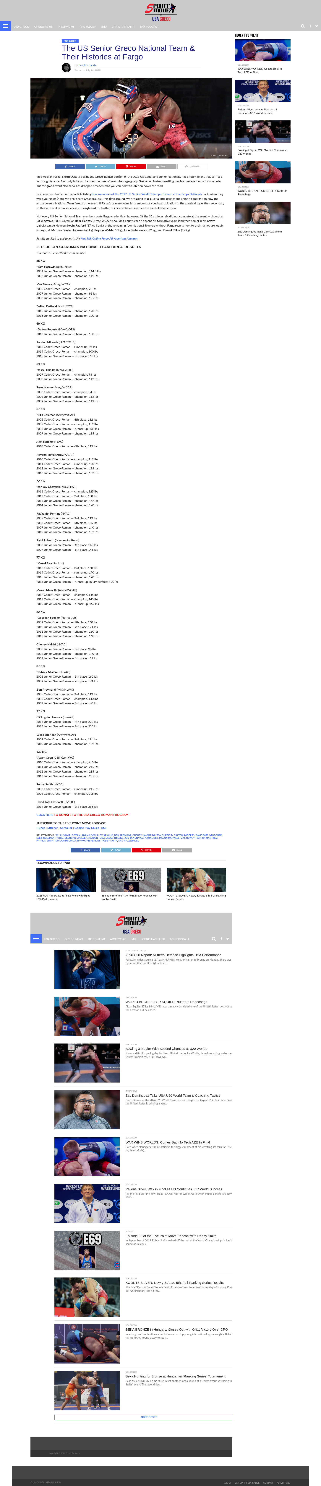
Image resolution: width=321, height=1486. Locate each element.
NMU (104, 26)
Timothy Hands (87, 65)
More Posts (149, 1417)
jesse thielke (114, 838)
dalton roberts (184, 835)
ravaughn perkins (88, 840)
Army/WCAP (88, 26)
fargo (59, 838)
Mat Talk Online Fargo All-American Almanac (109, 238)
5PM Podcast (149, 26)
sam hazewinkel (128, 840)
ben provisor (122, 835)
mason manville (169, 838)
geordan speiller (75, 838)
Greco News (43, 26)
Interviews (66, 26)
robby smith (109, 840)
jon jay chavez (134, 838)
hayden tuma (96, 838)
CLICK (40, 814)
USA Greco (21, 26)
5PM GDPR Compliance (247, 1483)
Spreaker (66, 827)
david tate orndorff (209, 835)
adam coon (89, 835)
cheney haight (141, 835)
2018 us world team (68, 835)
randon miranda (65, 840)
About (227, 1483)
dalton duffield (162, 835)
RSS (103, 827)
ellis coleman (45, 838)
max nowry (188, 838)
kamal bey (151, 838)
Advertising (284, 1483)
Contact (268, 1483)
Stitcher (52, 827)
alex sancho (105, 835)
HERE (49, 814)
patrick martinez (207, 838)
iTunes (40, 827)
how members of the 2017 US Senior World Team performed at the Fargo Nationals (147, 194)
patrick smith (45, 840)
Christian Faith (123, 26)
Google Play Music (86, 827)
